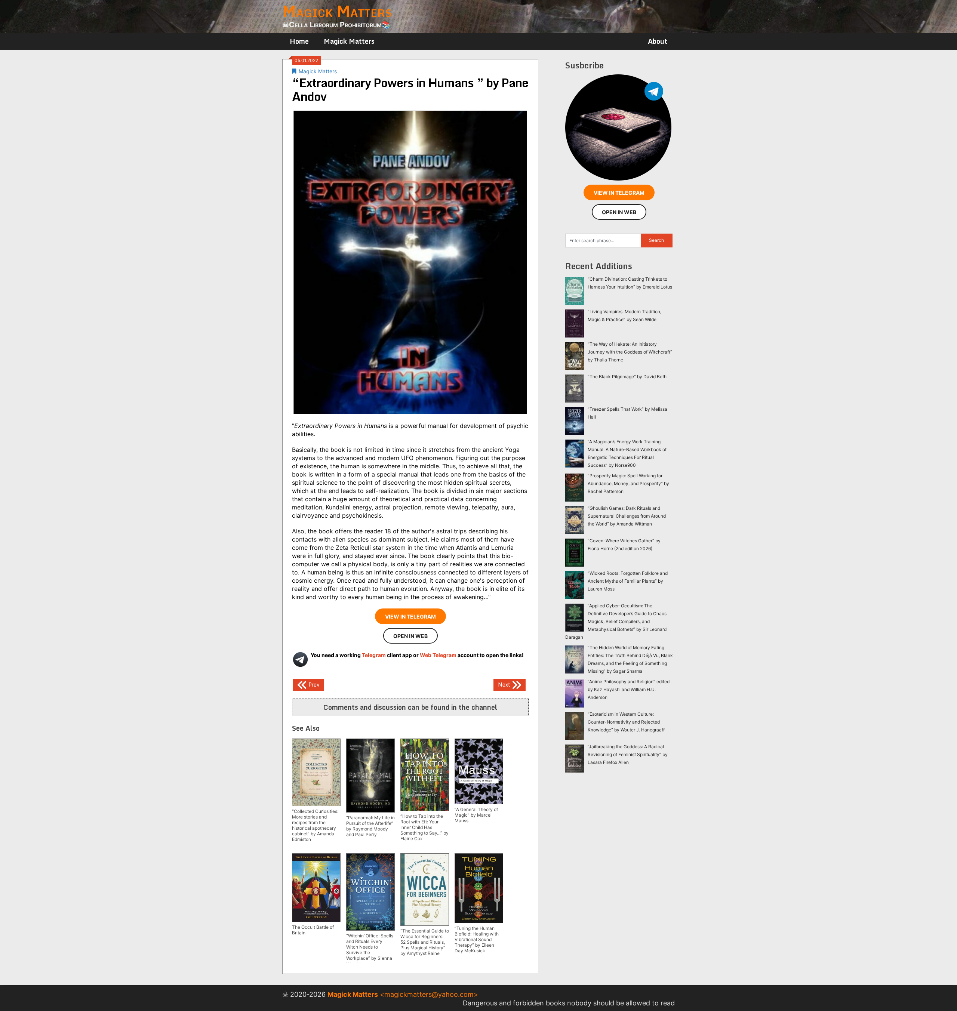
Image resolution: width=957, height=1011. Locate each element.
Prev (313, 684)
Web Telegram (438, 655)
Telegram (374, 655)
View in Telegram (410, 616)
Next (505, 684)
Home (299, 41)
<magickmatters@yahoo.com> (429, 994)
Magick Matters (349, 41)
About (657, 41)
